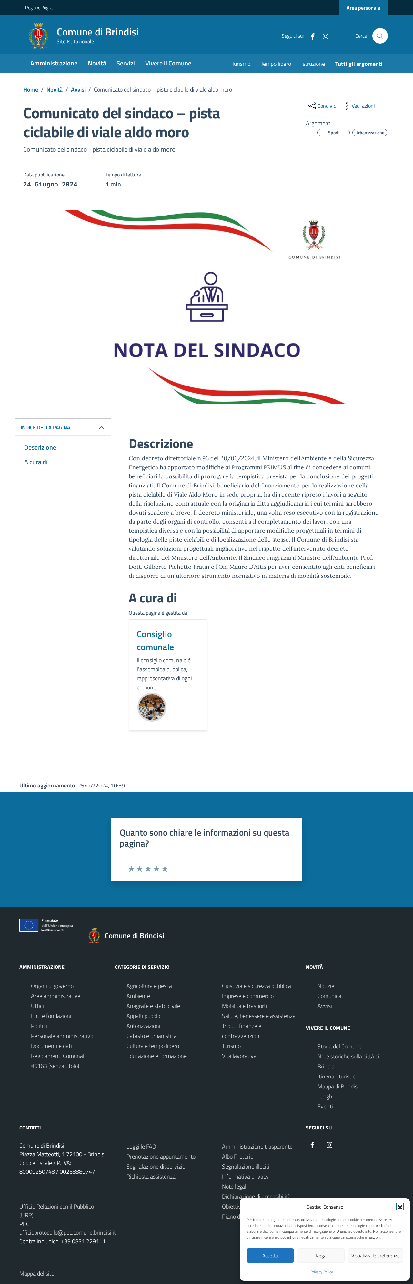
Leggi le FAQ (141, 1146)
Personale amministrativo (62, 1035)
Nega (321, 1255)
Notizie (325, 985)
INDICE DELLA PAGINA (45, 427)
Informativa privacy (245, 1176)
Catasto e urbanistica (151, 1035)
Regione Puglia (39, 7)
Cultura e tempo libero (152, 1045)
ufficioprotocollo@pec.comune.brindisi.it (67, 1232)
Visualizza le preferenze (375, 1255)
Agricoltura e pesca (149, 985)
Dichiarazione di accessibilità (256, 1196)
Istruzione (313, 63)
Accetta (270, 1255)
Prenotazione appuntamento (161, 1156)
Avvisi (324, 1005)
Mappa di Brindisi (338, 1086)
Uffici (37, 1005)
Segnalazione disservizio (155, 1166)
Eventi (325, 1106)
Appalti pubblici (144, 1015)
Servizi (125, 63)
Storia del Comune (339, 1046)
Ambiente (138, 995)
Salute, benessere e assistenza (259, 1015)
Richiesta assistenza (151, 1176)
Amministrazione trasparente (257, 1146)
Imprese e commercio (248, 995)
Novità (97, 63)
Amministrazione (53, 63)
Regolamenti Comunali (58, 1055)
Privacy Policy (321, 1272)
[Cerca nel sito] (380, 36)
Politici (39, 1025)
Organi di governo (52, 985)
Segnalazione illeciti (245, 1166)
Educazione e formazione (156, 1055)
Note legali (234, 1186)
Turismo (241, 63)
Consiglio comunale (155, 640)
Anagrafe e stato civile (153, 1005)
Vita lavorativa (239, 1055)
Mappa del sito (36, 1273)
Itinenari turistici (337, 1076)
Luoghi (325, 1096)
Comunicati (331, 995)
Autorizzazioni (143, 1025)
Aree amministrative (55, 995)
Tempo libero (276, 63)
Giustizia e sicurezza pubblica (256, 985)
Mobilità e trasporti (244, 1005)
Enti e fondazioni (51, 1015)
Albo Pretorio (237, 1156)
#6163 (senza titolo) (55, 1065)
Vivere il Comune (168, 63)
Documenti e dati (51, 1045)
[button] (400, 1206)
